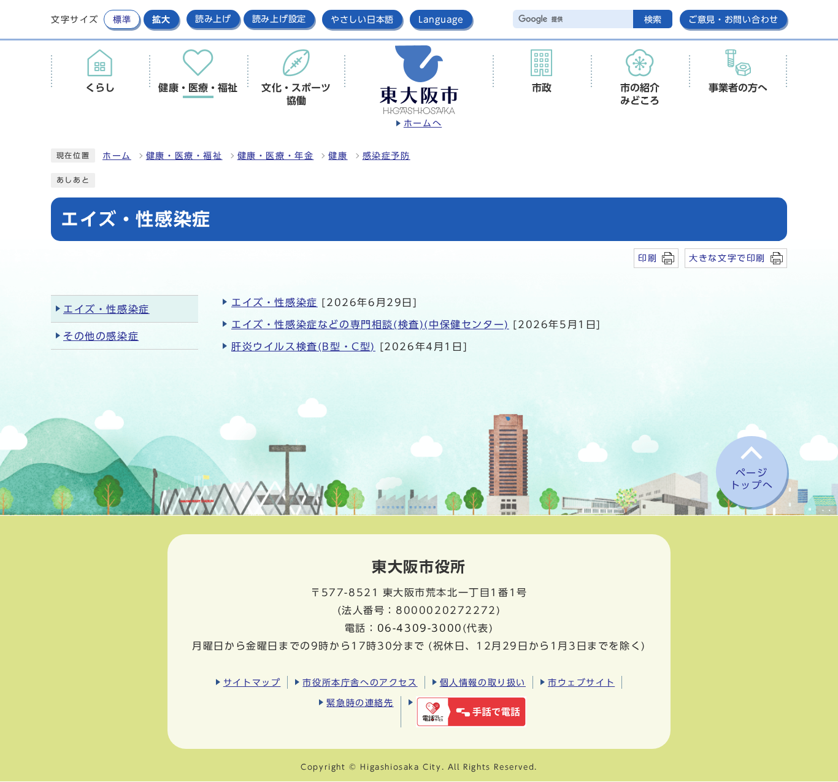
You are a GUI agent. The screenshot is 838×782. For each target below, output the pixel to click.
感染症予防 (386, 155)
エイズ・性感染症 (274, 302)
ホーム (116, 155)
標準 (122, 19)
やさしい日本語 (362, 19)
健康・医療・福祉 (184, 155)
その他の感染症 (101, 336)
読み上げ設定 (279, 19)
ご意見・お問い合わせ (733, 19)
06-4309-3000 (420, 628)
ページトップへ (751, 479)
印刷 (647, 258)
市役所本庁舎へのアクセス (359, 682)
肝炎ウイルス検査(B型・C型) (303, 346)
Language (441, 19)
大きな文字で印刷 (727, 258)
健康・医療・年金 (275, 155)
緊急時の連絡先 (359, 702)
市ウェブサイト (581, 682)
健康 (337, 155)
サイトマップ (252, 682)
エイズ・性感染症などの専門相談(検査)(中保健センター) (370, 324)
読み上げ (213, 19)
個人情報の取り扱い (483, 682)
